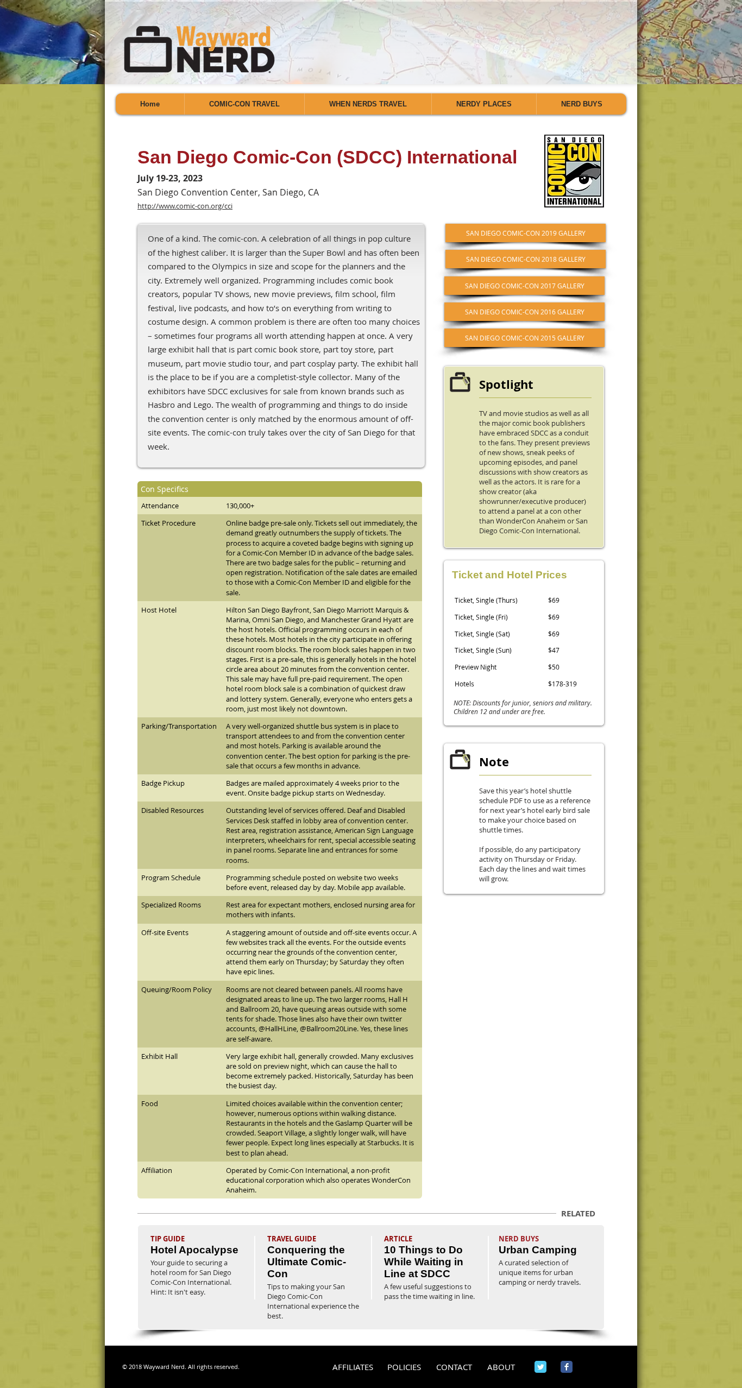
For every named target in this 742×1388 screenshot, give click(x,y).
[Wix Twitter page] (540, 1367)
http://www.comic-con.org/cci (184, 206)
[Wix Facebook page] (567, 1367)
